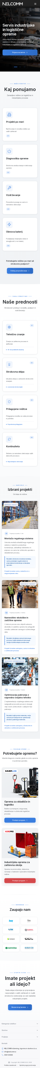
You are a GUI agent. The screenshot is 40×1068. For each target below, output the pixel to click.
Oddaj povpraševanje (18, 271)
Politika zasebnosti (10, 1065)
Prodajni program (18, 820)
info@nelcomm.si (10, 1052)
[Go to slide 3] (24, 67)
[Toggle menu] (35, 4)
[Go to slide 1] (15, 67)
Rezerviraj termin (19, 1007)
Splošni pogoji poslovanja (28, 1065)
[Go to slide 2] (20, 67)
